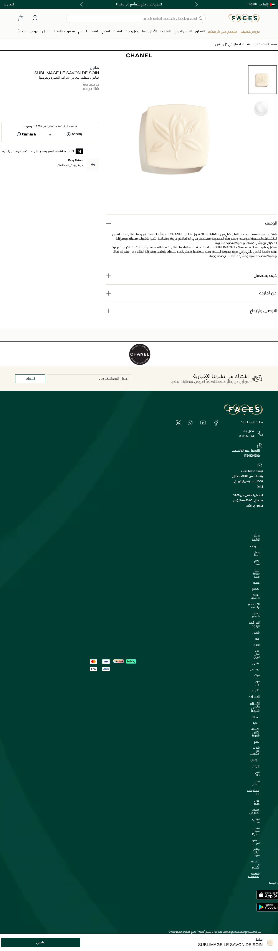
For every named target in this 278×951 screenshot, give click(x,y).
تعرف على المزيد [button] (11, 151)
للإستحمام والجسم (254, 605)
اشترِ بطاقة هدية (256, 573)
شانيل (94, 68)
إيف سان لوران (256, 654)
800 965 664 (246, 436)
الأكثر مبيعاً (257, 563)
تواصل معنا (256, 820)
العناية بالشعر (256, 614)
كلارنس (255, 690)
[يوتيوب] (203, 422)
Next (82, 4)
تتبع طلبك (256, 773)
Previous (196, 4)
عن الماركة (268, 293)
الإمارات (263, 4)
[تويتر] (178, 422)
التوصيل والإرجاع (263, 310)
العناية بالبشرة (255, 596)
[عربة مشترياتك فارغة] (20, 18)
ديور (257, 638)
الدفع (257, 741)
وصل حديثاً (256, 554)
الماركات (255, 546)
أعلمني (41, 942)
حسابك (255, 717)
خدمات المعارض (254, 811)
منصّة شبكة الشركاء (255, 831)
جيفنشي (255, 669)
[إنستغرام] (190, 422)
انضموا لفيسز (256, 842)
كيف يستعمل (265, 275)
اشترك (30, 378)
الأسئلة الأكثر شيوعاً (255, 732)
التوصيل (255, 759)
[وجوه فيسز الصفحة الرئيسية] (244, 18)
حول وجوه (257, 802)
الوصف (271, 223)
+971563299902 (251, 455)
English (252, 4)
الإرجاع (256, 766)
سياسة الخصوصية (254, 875)
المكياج (256, 588)
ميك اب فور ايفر (257, 680)
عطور (256, 582)
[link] (165, 31)
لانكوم (256, 663)
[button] (267, 4)
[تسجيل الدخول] (35, 18)
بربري (256, 644)
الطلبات (255, 723)
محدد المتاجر (256, 782)
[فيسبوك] (215, 422)
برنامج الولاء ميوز (256, 852)
